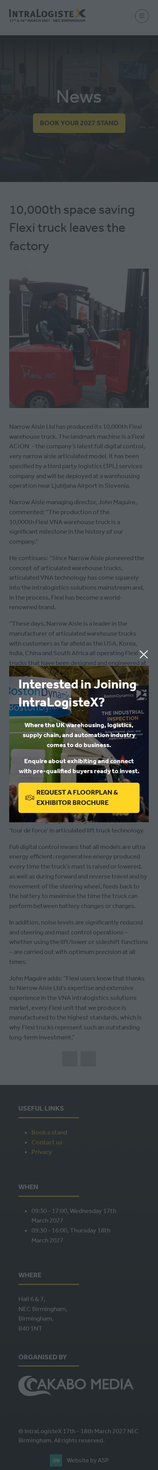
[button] (144, 654)
